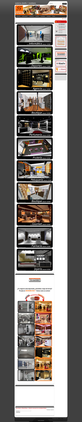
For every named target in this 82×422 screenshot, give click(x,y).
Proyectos (31, 16)
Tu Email (18, 410)
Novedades (43, 16)
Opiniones (48, 16)
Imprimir (65, 418)
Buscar (64, 3)
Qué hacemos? (25, 16)
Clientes (37, 16)
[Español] (62, 18)
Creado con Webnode (41, 420)
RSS (61, 418)
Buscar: (51, 3)
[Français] (64, 18)
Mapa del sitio (55, 418)
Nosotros (18, 16)
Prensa (53, 16)
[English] (65, 18)
